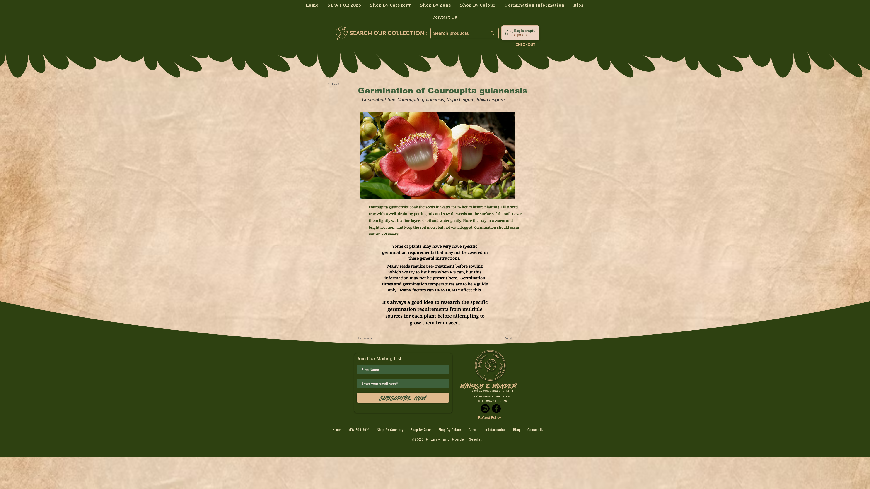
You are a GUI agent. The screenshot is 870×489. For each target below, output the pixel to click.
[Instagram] (485, 408)
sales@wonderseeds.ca (492, 396)
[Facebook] (496, 408)
